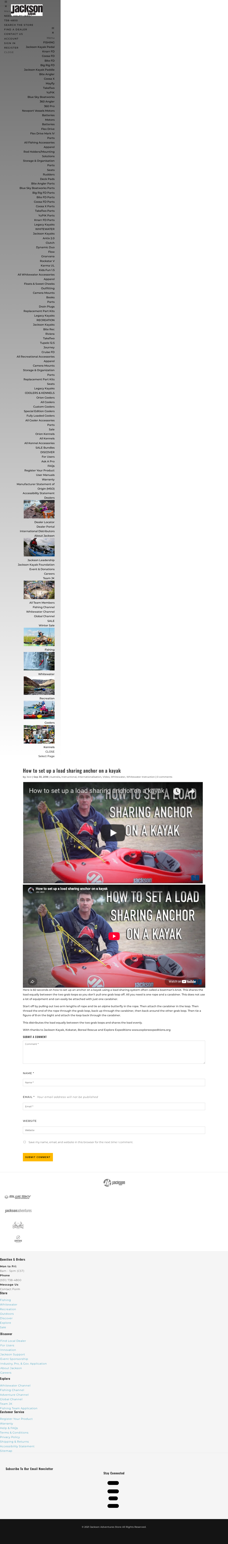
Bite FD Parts (46, 197)
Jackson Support (12, 1354)
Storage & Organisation (39, 160)
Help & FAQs (9, 1428)
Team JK (49, 578)
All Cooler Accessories (40, 420)
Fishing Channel (44, 607)
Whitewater (46, 674)
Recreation (47, 698)
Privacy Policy (10, 1437)
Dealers (49, 497)
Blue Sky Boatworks (41, 97)
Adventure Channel (14, 1394)
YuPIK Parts (46, 215)
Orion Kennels (45, 434)
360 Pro (49, 106)
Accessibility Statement (39, 493)
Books (50, 297)
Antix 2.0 (49, 238)
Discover (6, 1318)
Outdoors (7, 1313)
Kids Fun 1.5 (47, 270)
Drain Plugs (47, 306)
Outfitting (48, 288)
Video (106, 776)
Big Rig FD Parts (43, 192)
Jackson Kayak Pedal (40, 47)
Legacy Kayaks (44, 224)
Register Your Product (39, 470)
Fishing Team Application (19, 1408)
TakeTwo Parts (45, 210)
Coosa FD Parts (44, 201)
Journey (49, 347)
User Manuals (45, 475)
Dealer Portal (46, 526)
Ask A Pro (48, 461)
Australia (55, 776)
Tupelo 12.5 (47, 342)
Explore (5, 1322)
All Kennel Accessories (39, 443)
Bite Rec (49, 329)
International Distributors (37, 531)
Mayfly (50, 83)
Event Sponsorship (14, 1359)
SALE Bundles (45, 447)
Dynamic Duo (45, 247)
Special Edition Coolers (39, 411)
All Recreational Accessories (36, 356)
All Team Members (42, 602)
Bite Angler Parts (43, 183)
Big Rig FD (47, 65)
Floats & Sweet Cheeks (39, 283)
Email (29, 1097)
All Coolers (48, 402)
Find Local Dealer (13, 1340)
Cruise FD (48, 352)
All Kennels (47, 438)
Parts (51, 138)
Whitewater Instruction (141, 776)
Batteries (48, 124)
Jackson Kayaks (44, 233)
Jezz (29, 776)
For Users (48, 456)
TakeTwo (49, 88)
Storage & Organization (39, 370)
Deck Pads (47, 179)
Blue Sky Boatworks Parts (37, 188)
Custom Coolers (44, 406)
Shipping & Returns (14, 1441)
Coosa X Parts (45, 206)
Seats (51, 170)
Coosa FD (48, 56)
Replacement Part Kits (39, 311)
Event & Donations (42, 569)
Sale (52, 429)
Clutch (50, 242)
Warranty (48, 479)
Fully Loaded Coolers (41, 415)
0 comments (164, 776)
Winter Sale (47, 625)
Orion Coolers (45, 397)
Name (28, 1073)
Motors (50, 119)
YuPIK (50, 92)
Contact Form (10, 1289)
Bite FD (50, 60)
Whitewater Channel (40, 611)
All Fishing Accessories (39, 142)
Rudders (49, 174)
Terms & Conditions (14, 1432)
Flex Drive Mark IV (42, 133)
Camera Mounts (44, 292)
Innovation (8, 1350)
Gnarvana (48, 256)
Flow (51, 251)
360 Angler (47, 101)
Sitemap (6, 1450)
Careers (49, 573)
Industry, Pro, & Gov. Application (23, 1363)
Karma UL (48, 265)
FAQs (51, 466)
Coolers (50, 722)
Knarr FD (48, 51)
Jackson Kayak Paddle (39, 69)
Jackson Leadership (41, 560)
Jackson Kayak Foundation (36, 564)
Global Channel (44, 616)
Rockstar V (47, 261)
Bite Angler (47, 74)
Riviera (50, 333)
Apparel (49, 147)
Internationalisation (89, 776)
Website (30, 1121)
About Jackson (44, 535)
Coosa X (49, 78)
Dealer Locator (44, 522)
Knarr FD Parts (44, 220)
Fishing (50, 649)
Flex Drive (48, 129)
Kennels (49, 747)
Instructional (69, 776)
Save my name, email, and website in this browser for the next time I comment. (81, 1142)
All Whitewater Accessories (36, 274)
